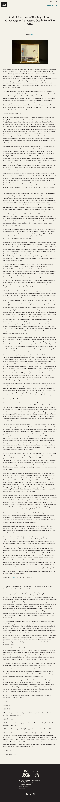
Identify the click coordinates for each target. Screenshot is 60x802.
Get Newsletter (53, 5)
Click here (13, 577)
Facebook (51, 1)
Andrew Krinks (31, 29)
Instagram (57, 1)
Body (32, 35)
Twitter (54, 1)
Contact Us (22, 788)
